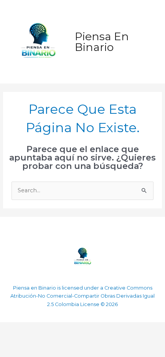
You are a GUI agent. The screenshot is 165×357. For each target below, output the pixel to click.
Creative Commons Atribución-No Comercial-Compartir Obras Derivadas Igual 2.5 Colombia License (82, 296)
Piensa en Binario (102, 42)
